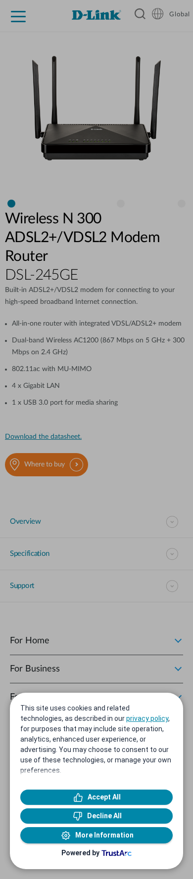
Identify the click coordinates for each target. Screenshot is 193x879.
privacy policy (147, 718)
